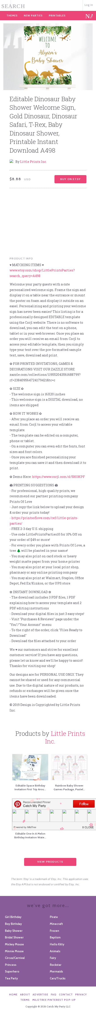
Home (13, 994)
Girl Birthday (13, 917)
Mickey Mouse (14, 944)
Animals (55, 951)
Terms (25, 999)
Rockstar (55, 964)
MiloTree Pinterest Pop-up (54, 999)
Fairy (53, 958)
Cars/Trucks (57, 978)
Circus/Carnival (15, 958)
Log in (89, 4)
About (25, 994)
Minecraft (56, 924)
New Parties (33, 15)
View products (50, 861)
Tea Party (11, 978)
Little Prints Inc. (33, 162)
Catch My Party (48, 5)
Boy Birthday (13, 924)
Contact (66, 994)
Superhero (12, 971)
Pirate (54, 917)
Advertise (40, 994)
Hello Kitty (57, 944)
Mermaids (56, 971)
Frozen (54, 930)
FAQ (53, 994)
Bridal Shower (14, 937)
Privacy (81, 994)
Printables (57, 15)
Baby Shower (14, 930)
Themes (12, 15)
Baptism (55, 937)
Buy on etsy (70, 179)
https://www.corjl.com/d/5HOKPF (58, 477)
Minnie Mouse (14, 951)
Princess (10, 964)
